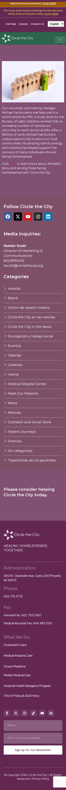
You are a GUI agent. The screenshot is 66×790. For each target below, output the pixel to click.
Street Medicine (15, 666)
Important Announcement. (33, 3)
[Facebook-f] (7, 713)
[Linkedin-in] (51, 713)
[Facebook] (8, 216)
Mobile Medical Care (17, 675)
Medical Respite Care (18, 655)
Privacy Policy (40, 778)
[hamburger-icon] (60, 39)
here (12, 163)
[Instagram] (38, 216)
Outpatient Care (15, 645)
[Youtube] (28, 216)
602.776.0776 (13, 596)
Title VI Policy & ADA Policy (21, 696)
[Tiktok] (33, 713)
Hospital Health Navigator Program (27, 686)
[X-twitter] (18, 216)
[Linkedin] (48, 216)
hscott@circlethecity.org (23, 266)
